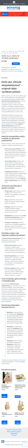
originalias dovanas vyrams (19, 360)
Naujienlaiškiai (14, 433)
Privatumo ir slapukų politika (14, 430)
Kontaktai (14, 435)
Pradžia (3, 51)
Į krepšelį (15, 63)
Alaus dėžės (18, 51)
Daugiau (18, 396)
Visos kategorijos (10, 51)
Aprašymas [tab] (5, 77)
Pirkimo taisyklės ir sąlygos (14, 431)
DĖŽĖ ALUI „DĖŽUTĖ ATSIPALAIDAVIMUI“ (14, 71)
